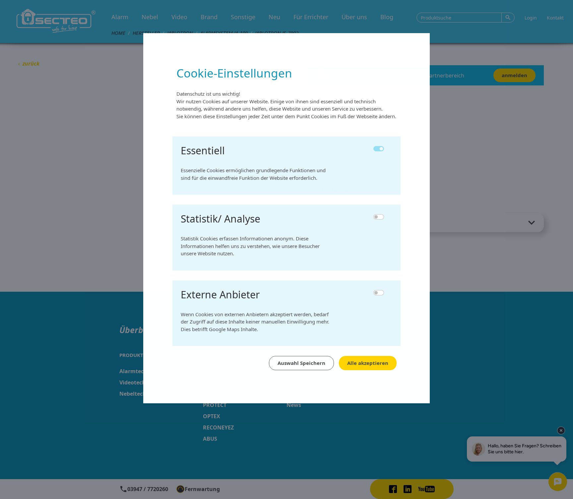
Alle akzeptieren (367, 363)
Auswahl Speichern (301, 363)
